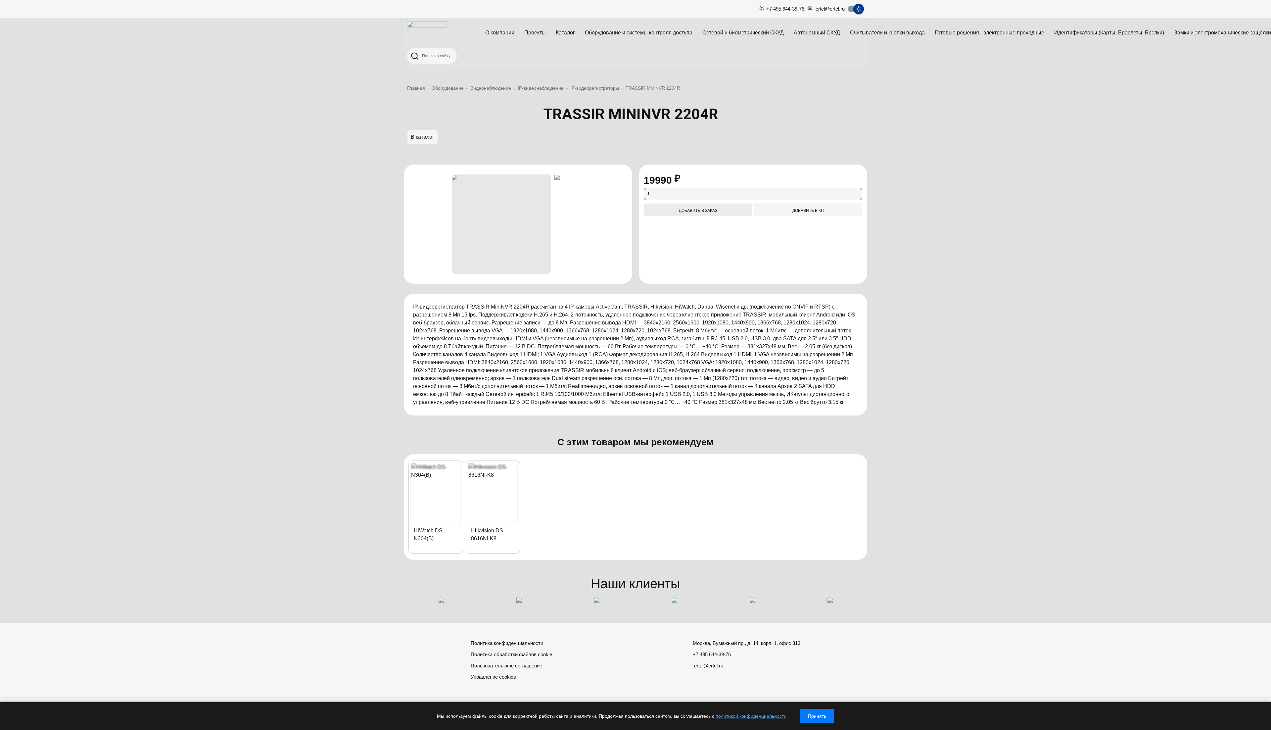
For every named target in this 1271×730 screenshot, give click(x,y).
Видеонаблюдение (490, 88)
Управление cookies (493, 677)
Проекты (535, 32)
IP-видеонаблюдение (541, 88)
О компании (499, 32)
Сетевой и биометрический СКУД (743, 32)
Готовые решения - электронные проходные (989, 32)
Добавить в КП (808, 210)
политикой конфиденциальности (751, 716)
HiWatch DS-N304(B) (429, 534)
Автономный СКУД (817, 32)
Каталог (565, 32)
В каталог (422, 137)
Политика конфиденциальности (507, 643)
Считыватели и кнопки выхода (887, 32)
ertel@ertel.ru (830, 9)
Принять (817, 716)
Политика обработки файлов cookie (511, 654)
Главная (416, 88)
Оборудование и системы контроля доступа (638, 32)
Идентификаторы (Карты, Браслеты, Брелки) (1109, 32)
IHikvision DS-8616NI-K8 (488, 534)
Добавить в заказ (698, 210)
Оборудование (448, 88)
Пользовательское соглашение (506, 665)
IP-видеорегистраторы (594, 88)
